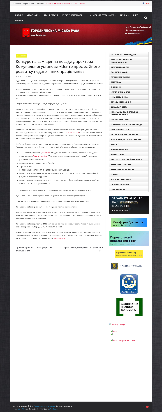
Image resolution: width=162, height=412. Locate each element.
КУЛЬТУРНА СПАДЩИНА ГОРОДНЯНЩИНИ (121, 60)
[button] (39, 15)
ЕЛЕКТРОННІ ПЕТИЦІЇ (120, 149)
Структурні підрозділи (72, 15)
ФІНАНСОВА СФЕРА (119, 97)
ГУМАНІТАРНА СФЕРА (120, 119)
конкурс (46, 152)
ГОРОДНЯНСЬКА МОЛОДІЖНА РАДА (126, 124)
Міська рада (32, 15)
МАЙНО (123, 15)
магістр (76, 132)
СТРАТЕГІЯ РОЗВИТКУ (120, 67)
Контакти (19, 21)
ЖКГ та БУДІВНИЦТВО (120, 92)
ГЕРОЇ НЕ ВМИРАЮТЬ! (120, 77)
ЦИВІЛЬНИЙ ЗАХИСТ (120, 129)
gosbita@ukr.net (60, 238)
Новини (19, 15)
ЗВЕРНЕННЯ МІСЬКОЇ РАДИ (122, 169)
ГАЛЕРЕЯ (114, 174)
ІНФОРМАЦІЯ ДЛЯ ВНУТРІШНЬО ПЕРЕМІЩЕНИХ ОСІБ (124, 113)
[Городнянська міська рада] (81, 25)
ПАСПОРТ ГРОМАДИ (119, 72)
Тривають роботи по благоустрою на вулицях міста (34, 249)
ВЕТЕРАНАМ (116, 82)
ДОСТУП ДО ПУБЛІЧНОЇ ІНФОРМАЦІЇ (126, 159)
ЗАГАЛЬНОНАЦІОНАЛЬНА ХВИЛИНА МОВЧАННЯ (128, 201)
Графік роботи (51, 15)
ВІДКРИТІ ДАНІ (117, 154)
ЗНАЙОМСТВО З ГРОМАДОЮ (123, 54)
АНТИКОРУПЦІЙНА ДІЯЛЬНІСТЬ (124, 134)
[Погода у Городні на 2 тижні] (123, 340)
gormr (30, 76)
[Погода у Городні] (117, 324)
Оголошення (21, 56)
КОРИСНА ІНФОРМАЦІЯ (121, 179)
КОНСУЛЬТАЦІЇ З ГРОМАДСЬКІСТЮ (126, 139)
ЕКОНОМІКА (116, 87)
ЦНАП (135, 15)
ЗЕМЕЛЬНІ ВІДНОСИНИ (121, 102)
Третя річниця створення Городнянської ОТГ (83, 249)
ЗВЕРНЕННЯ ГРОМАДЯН (121, 164)
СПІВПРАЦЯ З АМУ (119, 189)
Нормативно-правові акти (101, 15)
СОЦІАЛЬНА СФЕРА (119, 107)
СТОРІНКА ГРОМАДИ (120, 184)
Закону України (40, 156)
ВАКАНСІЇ (115, 144)
